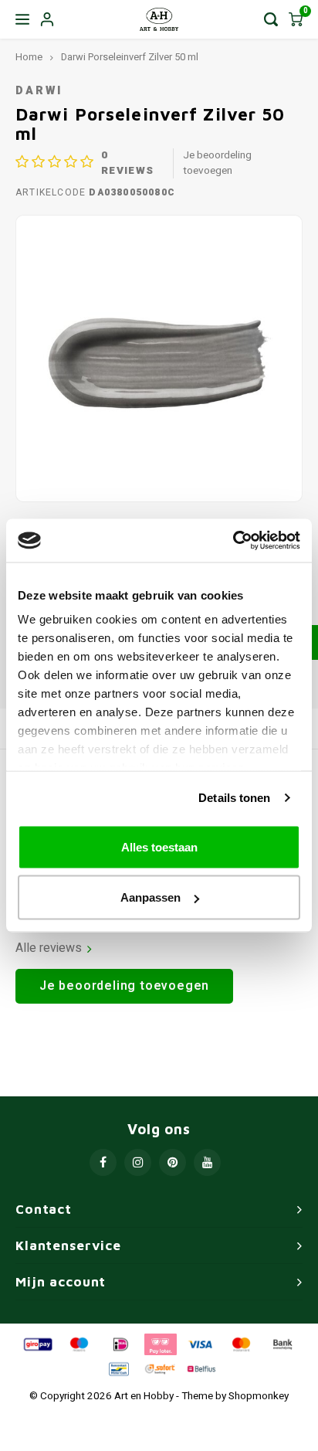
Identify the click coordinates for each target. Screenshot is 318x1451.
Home (28, 57)
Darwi (38, 91)
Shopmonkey (258, 1396)
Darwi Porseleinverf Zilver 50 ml (129, 57)
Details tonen (234, 797)
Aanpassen (150, 897)
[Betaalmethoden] (37, 1343)
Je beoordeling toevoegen (217, 163)
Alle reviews (48, 948)
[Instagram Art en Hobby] (137, 1162)
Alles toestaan (159, 846)
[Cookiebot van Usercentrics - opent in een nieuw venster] (232, 541)
